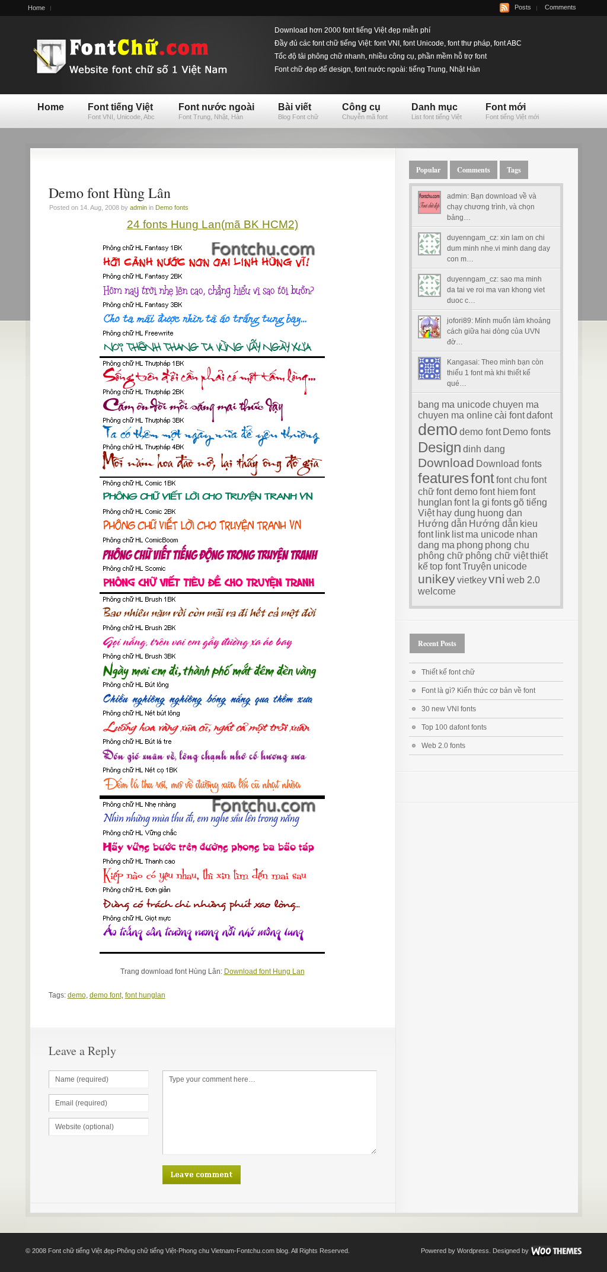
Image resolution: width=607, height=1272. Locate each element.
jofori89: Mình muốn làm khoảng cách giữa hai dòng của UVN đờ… (499, 331)
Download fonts (509, 464)
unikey (436, 579)
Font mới (512, 111)
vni (496, 579)
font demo (457, 492)
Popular (428, 170)
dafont (539, 415)
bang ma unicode (454, 405)
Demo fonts (172, 207)
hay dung (455, 513)
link (442, 534)
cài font (509, 415)
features (443, 478)
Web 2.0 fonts (443, 746)
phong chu (507, 545)
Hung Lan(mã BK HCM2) (234, 224)
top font (445, 566)
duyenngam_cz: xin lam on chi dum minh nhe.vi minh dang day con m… (498, 248)
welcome (437, 591)
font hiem (499, 492)
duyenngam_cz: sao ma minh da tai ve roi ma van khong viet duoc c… (496, 290)
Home (36, 7)
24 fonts (149, 224)
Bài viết (298, 111)
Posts (523, 7)
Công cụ (365, 111)
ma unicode (490, 534)
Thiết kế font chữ (448, 672)
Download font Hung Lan (264, 971)
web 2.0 (523, 580)
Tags (514, 170)
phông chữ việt (496, 556)
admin (138, 207)
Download (446, 462)
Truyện (476, 566)
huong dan (499, 513)
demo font (106, 995)
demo (77, 995)
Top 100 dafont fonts (454, 727)
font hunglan (145, 995)
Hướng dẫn (442, 524)
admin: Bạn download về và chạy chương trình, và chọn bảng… (491, 207)
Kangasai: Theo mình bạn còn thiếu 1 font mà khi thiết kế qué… (495, 373)
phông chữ (441, 556)
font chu (512, 480)
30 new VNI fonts (448, 709)
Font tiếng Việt (121, 111)
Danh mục (436, 111)
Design (439, 447)
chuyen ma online (455, 415)
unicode (510, 566)
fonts (501, 502)
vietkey (472, 580)
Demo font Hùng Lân (110, 192)
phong (469, 545)
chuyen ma (516, 405)
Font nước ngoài (216, 111)
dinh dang (484, 449)
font (482, 478)
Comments (560, 7)
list (458, 534)
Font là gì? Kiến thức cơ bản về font (478, 690)
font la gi (472, 502)
